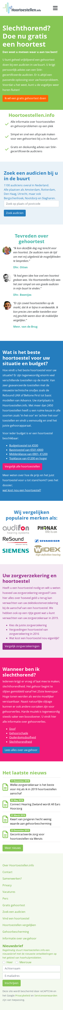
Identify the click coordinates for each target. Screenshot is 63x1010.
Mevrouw (25, 962)
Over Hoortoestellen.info (18, 865)
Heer (10, 962)
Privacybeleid (22, 995)
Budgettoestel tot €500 (23, 445)
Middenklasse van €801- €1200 (28, 454)
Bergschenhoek (14, 198)
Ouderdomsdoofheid (22, 737)
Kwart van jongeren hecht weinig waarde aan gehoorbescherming (30, 821)
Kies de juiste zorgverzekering (28, 625)
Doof (12, 729)
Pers (5, 898)
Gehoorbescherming (16, 932)
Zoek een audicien (14, 912)
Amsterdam (32, 189)
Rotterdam (48, 189)
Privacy (7, 885)
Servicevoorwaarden (45, 995)
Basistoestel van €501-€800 (26, 450)
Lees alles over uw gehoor (21, 750)
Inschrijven (11, 983)
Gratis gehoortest (14, 905)
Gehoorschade (18, 733)
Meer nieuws (13, 848)
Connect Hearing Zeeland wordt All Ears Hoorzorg (35, 806)
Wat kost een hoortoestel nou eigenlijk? (34, 638)
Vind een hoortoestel (16, 918)
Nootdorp (31, 198)
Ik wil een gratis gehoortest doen (25, 98)
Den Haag (10, 194)
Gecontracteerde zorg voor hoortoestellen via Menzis (27, 836)
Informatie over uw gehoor (19, 938)
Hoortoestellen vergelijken (19, 925)
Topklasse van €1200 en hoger (28, 458)
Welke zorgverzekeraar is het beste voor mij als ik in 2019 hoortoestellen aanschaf (33, 789)
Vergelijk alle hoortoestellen (22, 466)
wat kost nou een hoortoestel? (22, 490)
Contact (7, 872)
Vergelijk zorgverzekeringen (22, 646)
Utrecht (22, 194)
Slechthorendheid (20, 742)
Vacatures (9, 892)
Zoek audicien (15, 213)
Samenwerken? (12, 878)
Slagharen (48, 198)
